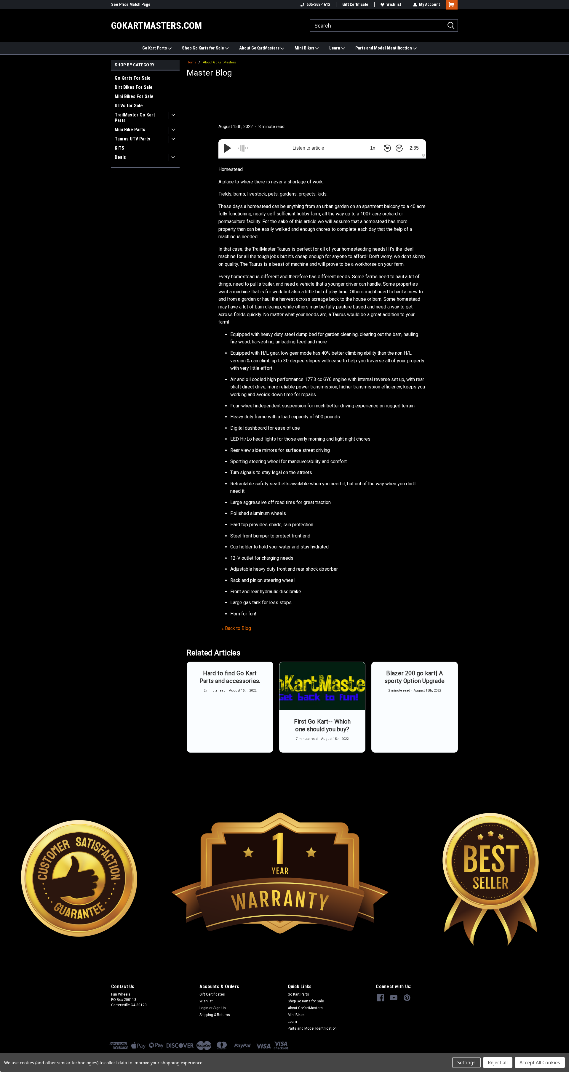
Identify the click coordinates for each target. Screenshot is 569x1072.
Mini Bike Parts (130, 129)
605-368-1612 (318, 4)
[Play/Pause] (227, 148)
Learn (335, 48)
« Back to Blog (236, 628)
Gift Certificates (212, 994)
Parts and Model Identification (384, 48)
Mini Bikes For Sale (134, 96)
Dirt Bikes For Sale (134, 87)
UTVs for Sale (129, 105)
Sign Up (219, 1008)
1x (372, 148)
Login (203, 1008)
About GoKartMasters (259, 48)
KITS (119, 148)
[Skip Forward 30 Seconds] (399, 148)
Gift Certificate (355, 4)
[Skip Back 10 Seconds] (387, 148)
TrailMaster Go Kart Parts (135, 117)
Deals (120, 157)
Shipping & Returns (214, 1015)
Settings (466, 1062)
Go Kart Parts (155, 48)
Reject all (498, 1062)
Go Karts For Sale (133, 78)
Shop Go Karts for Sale (203, 48)
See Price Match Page (131, 4)
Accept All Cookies (540, 1062)
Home (191, 62)
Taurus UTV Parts (132, 139)
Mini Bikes (305, 48)
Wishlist (393, 4)
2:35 (414, 148)
